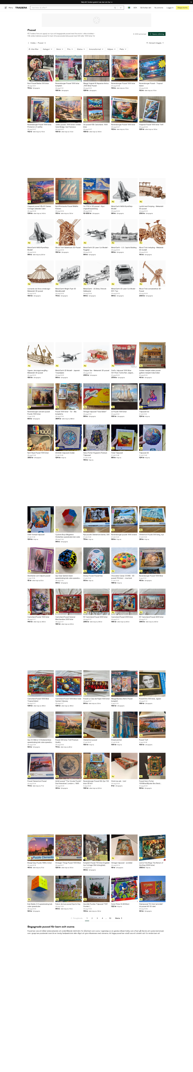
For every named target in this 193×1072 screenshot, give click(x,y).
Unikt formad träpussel (35, 534)
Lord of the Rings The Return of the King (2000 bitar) (151, 864)
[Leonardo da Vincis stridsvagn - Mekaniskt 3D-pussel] (40, 273)
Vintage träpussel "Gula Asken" (95, 412)
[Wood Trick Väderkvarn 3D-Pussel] (68, 232)
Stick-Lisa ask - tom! (118, 781)
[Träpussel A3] (152, 438)
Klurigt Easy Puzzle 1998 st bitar (39, 863)
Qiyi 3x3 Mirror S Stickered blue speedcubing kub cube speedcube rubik (40, 741)
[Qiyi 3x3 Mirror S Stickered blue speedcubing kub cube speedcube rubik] (40, 725)
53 (110, 918)
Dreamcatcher (116, 740)
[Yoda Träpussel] (124, 438)
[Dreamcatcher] (124, 725)
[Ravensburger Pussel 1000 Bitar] (152, 560)
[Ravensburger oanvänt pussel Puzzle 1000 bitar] (40, 396)
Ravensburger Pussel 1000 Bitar (151, 576)
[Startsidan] (21, 8)
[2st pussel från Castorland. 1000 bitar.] (96, 109)
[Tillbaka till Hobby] (28, 43)
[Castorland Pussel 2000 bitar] (124, 602)
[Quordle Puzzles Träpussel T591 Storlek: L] (96, 889)
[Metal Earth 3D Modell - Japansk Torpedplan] (68, 355)
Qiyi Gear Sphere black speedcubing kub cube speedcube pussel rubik (68, 577)
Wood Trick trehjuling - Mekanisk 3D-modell (151, 249)
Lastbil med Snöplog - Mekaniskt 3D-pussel (151, 207)
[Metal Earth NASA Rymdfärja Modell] (124, 191)
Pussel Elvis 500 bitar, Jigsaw (150, 699)
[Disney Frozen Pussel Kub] (96, 560)
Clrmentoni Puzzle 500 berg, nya (151, 534)
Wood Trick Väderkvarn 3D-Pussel (68, 247)
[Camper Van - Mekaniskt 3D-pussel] (96, 355)
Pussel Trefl (143, 740)
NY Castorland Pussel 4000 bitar (151, 617)
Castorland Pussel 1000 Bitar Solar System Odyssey (68, 700)
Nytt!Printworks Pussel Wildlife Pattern (66, 207)
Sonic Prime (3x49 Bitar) (120, 904)
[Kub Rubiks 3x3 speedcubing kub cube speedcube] (40, 889)
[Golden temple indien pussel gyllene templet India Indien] (152, 355)
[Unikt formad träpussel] (40, 519)
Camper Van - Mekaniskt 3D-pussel (96, 370)
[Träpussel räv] (152, 396)
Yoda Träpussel (117, 453)
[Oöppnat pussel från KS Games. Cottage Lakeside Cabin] (40, 191)
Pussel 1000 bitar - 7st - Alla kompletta (65, 413)
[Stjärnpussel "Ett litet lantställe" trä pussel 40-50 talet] (152, 889)
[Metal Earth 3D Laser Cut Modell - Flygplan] (96, 232)
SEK (135, 8)
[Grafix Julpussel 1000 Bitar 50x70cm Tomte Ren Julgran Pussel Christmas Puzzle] (124, 355)
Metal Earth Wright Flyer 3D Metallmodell (65, 290)
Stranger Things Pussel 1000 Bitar (68, 863)
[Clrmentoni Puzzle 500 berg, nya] (152, 519)
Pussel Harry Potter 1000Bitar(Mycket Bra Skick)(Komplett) (149, 782)
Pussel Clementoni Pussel (36, 781)
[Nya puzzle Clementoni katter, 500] (96, 519)
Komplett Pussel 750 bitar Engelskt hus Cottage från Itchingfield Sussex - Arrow (96, 864)
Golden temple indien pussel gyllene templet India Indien (149, 371)
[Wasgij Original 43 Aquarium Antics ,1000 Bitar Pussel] (96, 68)
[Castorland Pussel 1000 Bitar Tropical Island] (40, 683)
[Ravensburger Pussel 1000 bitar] (124, 68)
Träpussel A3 (144, 453)
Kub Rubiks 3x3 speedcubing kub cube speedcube (39, 905)
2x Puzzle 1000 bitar (119, 412)
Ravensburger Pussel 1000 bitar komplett (67, 84)
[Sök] (115, 7)
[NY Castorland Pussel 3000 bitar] (96, 602)
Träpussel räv (144, 412)
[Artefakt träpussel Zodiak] (68, 438)
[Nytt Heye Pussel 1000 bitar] (40, 438)
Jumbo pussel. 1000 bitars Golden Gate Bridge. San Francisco (68, 126)
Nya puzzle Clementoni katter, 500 (96, 534)
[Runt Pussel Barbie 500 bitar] (40, 68)
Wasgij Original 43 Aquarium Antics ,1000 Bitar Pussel (96, 84)
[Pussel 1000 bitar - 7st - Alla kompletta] (68, 396)
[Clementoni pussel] (96, 725)
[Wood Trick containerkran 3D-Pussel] (152, 273)
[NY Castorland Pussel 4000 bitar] (152, 602)
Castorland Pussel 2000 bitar (122, 617)
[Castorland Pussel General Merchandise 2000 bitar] (68, 602)
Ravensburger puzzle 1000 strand (124, 534)
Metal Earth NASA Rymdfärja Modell (121, 207)
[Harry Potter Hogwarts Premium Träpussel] (96, 438)
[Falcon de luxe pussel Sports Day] (68, 889)
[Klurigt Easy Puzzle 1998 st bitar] (40, 848)
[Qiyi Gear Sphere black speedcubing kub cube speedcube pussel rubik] (68, 560)
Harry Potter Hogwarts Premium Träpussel (95, 454)
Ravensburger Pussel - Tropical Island (151, 84)
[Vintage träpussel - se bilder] (124, 848)
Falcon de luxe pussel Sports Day (67, 904)
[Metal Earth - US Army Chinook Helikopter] (96, 273)
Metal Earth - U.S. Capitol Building (123, 247)
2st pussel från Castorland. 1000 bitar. (95, 126)
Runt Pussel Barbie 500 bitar (38, 83)
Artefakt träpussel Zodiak (64, 453)
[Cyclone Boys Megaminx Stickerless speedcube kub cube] (68, 519)
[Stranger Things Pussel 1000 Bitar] (68, 848)
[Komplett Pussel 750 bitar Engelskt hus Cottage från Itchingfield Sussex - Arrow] (96, 848)
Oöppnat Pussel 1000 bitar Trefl (151, 125)
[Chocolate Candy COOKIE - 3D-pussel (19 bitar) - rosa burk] (124, 560)
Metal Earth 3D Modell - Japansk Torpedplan (67, 371)
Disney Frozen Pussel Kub (93, 576)
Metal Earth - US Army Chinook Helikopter (94, 290)
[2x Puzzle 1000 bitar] (124, 396)
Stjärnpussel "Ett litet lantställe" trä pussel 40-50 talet (151, 905)
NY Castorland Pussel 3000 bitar (95, 617)
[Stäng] (191, 2)
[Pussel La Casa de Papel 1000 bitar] (96, 683)
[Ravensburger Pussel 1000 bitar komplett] (68, 68)
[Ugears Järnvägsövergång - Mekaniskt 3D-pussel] (40, 355)
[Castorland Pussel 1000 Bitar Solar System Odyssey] (68, 683)
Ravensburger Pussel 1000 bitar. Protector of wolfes (39, 126)
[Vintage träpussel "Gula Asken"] (96, 396)
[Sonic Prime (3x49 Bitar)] (124, 889)
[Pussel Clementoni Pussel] (40, 766)
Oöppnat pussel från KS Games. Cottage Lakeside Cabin (39, 207)
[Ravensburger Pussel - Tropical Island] (152, 68)
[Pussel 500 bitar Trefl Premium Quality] (68, 725)
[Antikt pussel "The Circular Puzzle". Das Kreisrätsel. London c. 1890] (68, 766)
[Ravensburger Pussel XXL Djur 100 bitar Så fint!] (96, 766)
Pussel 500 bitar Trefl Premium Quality (66, 741)
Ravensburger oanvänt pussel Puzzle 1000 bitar (38, 413)
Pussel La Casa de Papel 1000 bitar (96, 699)
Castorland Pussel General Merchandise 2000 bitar (65, 618)
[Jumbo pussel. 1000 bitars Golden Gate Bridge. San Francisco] (68, 109)
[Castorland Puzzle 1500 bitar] (40, 602)
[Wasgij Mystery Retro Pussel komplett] (124, 683)
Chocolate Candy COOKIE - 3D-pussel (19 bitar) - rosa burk (123, 577)
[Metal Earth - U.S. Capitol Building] (124, 232)
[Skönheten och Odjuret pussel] (40, 560)
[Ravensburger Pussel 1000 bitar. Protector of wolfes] (40, 109)
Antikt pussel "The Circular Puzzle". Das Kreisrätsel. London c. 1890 (68, 782)
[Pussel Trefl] (152, 725)
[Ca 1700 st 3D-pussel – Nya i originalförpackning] (96, 191)
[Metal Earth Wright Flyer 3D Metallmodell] (68, 273)
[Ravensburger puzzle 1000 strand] (124, 519)
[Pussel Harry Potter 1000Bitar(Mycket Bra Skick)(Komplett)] (152, 766)
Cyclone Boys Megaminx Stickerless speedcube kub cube (67, 536)
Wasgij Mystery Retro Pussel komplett (121, 700)
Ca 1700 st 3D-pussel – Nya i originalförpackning (94, 207)
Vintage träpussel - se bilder (121, 863)
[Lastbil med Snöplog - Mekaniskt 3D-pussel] (152, 191)
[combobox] (73, 7)
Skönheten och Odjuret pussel (38, 576)
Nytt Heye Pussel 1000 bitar (38, 453)
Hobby (33, 43)
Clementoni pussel (90, 740)
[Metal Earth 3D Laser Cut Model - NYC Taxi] (124, 273)
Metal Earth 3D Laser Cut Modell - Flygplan (96, 249)
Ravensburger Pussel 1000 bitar (123, 83)
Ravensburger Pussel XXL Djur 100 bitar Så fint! (96, 782)
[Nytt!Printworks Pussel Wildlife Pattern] (68, 191)
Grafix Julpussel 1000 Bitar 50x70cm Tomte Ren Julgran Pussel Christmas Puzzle (122, 371)
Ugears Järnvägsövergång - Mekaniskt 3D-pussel (37, 371)
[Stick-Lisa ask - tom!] (124, 766)
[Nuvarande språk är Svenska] (129, 8)
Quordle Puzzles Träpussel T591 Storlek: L (95, 905)
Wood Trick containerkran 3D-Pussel (150, 290)
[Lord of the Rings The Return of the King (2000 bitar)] (152, 848)
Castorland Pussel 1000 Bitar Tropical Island (38, 700)
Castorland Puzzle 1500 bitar (38, 617)
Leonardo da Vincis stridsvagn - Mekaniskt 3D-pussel (39, 290)
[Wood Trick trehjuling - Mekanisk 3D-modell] (152, 232)
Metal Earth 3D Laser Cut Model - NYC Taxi (123, 290)
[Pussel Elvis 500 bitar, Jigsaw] (152, 683)
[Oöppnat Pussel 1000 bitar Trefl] (152, 109)
